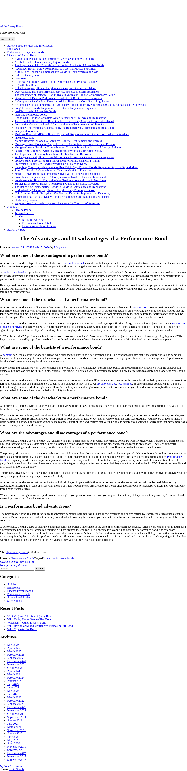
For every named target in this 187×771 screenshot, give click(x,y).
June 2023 (13, 687)
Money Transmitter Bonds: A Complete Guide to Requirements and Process (58, 140)
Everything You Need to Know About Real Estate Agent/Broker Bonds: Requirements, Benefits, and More (76, 167)
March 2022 (14, 697)
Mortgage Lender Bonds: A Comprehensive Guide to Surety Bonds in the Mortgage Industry (68, 147)
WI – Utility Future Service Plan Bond (29, 619)
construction (140, 307)
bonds (46, 558)
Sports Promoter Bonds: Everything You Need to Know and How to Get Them (60, 180)
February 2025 (15, 654)
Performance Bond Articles (37, 223)
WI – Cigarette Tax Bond (22, 629)
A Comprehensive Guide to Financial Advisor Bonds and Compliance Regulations (62, 101)
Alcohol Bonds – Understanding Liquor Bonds (42, 62)
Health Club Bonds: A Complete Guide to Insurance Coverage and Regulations (60, 117)
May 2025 (13, 644)
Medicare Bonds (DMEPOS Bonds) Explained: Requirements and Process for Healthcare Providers (72, 134)
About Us (13, 206)
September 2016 (16, 759)
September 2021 (16, 717)
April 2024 (13, 671)
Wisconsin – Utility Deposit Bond (26, 622)
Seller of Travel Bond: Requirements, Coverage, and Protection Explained (57, 173)
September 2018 (16, 749)
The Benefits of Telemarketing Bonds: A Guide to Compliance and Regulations (60, 186)
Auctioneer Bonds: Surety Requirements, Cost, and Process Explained (55, 68)
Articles (19, 216)
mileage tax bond (24, 137)
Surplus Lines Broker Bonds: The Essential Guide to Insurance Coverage (57, 183)
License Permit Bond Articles (39, 226)
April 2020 (13, 743)
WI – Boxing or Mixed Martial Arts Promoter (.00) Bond (40, 625)
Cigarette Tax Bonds (26, 85)
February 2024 (15, 677)
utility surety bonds (26, 200)
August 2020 (14, 733)
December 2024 (16, 661)
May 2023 (13, 690)
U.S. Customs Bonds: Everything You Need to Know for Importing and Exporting (62, 193)
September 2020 (16, 730)
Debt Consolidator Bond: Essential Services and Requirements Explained (57, 91)
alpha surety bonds (17, 552)
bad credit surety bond (27, 75)
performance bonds (63, 558)
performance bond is (14, 272)
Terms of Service (24, 213)
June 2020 (13, 736)
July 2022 (13, 694)
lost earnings (125, 383)
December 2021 (16, 707)
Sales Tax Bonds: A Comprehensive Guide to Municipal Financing (53, 170)
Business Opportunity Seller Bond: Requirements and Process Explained (56, 81)
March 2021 (14, 726)
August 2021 (14, 720)
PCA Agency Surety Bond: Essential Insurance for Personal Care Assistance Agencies (64, 157)
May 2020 (13, 740)
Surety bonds (14, 600)
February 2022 (15, 700)
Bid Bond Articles (32, 219)
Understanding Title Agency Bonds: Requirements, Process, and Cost (55, 190)
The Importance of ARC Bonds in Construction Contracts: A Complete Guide (59, 65)
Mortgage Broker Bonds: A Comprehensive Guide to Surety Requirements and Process (65, 144)
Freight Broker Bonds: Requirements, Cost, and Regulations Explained (55, 108)
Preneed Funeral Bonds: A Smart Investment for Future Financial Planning (57, 160)
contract (7, 354)
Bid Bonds (13, 48)
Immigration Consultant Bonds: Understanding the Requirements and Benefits (59, 124)
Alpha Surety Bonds (12, 26)
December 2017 (16, 753)
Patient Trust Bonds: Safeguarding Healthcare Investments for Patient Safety (58, 150)
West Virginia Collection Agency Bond (29, 616)
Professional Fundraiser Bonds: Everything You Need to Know (51, 163)
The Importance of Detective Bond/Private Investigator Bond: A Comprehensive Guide (65, 94)
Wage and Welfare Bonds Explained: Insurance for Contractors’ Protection (57, 203)
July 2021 (13, 723)
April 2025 (13, 648)
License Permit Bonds (20, 590)
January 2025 (15, 657)
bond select (21, 78)
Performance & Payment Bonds (25, 52)
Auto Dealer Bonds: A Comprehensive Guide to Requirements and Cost (56, 71)
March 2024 (14, 674)
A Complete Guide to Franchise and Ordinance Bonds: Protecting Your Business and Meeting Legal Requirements (80, 104)
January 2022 (15, 703)
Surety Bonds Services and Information (30, 45)
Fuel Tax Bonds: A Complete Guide (35, 111)
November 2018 (16, 746)
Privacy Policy (23, 209)
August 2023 (14, 680)
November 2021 (16, 710)
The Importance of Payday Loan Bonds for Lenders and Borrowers (53, 154)
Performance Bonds (22, 558)
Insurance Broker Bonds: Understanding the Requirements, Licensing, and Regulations (65, 127)
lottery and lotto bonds (27, 131)
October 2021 (15, 713)
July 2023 (13, 684)
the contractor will (74, 263)
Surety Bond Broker (19, 597)
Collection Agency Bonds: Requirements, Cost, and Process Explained (55, 88)
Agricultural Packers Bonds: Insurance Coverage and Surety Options (54, 58)
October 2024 (15, 667)
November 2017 (16, 756)
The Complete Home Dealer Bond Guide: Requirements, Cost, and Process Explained (64, 121)
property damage (106, 383)
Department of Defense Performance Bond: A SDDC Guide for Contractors (58, 98)
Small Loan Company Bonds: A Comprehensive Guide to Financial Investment (60, 177)
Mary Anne (60, 247)
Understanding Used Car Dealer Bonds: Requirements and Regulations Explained (62, 196)
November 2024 (16, 664)
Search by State (16, 229)
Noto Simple (16, 769)
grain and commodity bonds (31, 114)
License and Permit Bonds (22, 55)
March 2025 (14, 651)
